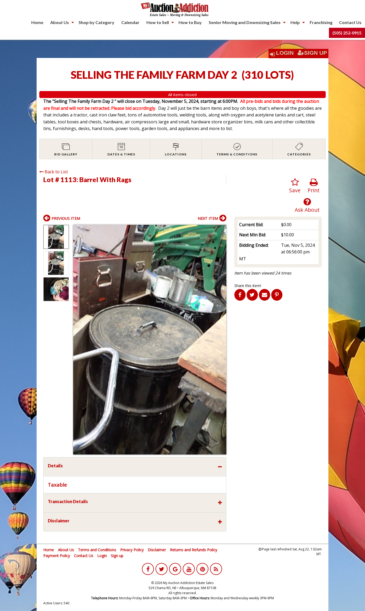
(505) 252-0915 (347, 32)
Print (314, 190)
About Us (59, 22)
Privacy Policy (132, 549)
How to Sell (157, 22)
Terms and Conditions (97, 549)
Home (37, 22)
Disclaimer (157, 549)
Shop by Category (96, 22)
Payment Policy (56, 555)
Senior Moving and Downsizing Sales (245, 22)
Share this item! (247, 285)
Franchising (321, 22)
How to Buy (190, 22)
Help (295, 22)
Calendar (130, 22)
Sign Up (315, 53)
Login (285, 53)
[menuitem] (37, 22)
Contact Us (350, 22)
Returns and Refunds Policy (193, 549)
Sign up (117, 555)
